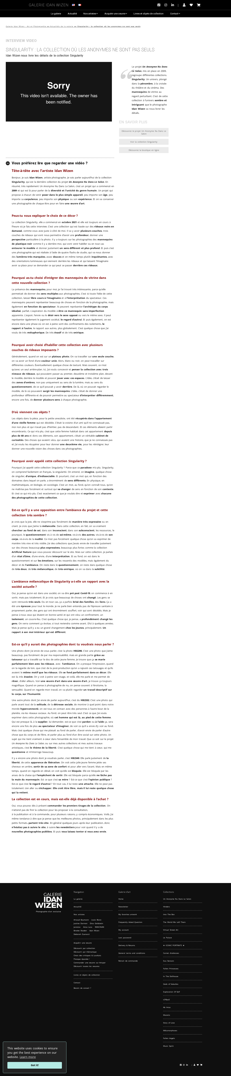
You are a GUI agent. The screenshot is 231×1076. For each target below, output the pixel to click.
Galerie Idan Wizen (49, 4)
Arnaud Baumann (81, 919)
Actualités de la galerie (61, 26)
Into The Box (169, 914)
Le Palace (167, 937)
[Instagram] (166, 5)
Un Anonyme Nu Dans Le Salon (177, 899)
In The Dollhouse (170, 976)
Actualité (72, 13)
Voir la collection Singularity (144, 141)
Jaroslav (77, 927)
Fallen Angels (169, 1038)
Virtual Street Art (170, 930)
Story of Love (169, 1022)
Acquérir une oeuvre (114, 13)
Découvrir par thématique (85, 952)
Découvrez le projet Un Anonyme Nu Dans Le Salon (144, 132)
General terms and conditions (131, 953)
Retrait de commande (128, 961)
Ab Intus (167, 1007)
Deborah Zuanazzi (82, 934)
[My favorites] (191, 5)
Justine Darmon (80, 923)
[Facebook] (160, 5)
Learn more (28, 1057)
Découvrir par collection (84, 948)
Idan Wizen (94, 930)
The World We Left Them (174, 922)
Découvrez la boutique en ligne (144, 150)
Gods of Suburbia (170, 984)
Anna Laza (87, 927)
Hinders (166, 906)
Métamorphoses (170, 1030)
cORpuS (166, 999)
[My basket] (198, 5)
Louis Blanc (96, 919)
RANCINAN (99, 927)
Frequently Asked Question (130, 922)
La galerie (56, 13)
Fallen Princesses (170, 968)
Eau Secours (168, 961)
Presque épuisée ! (82, 959)
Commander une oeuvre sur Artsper (90, 962)
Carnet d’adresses (171, 953)
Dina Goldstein (96, 923)
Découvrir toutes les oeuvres (86, 966)
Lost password (124, 937)
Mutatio (166, 1015)
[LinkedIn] (174, 5)
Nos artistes (89, 13)
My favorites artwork (127, 914)
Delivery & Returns (126, 945)
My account (123, 930)
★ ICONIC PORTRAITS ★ (173, 945)
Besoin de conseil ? (82, 988)
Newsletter (123, 906)
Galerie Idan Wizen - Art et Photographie (26, 26)
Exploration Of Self (171, 991)
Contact (174, 13)
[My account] (184, 5)
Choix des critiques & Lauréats (87, 955)
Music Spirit (168, 1046)
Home (120, 899)
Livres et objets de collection (149, 13)
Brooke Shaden (80, 930)
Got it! (35, 1065)
